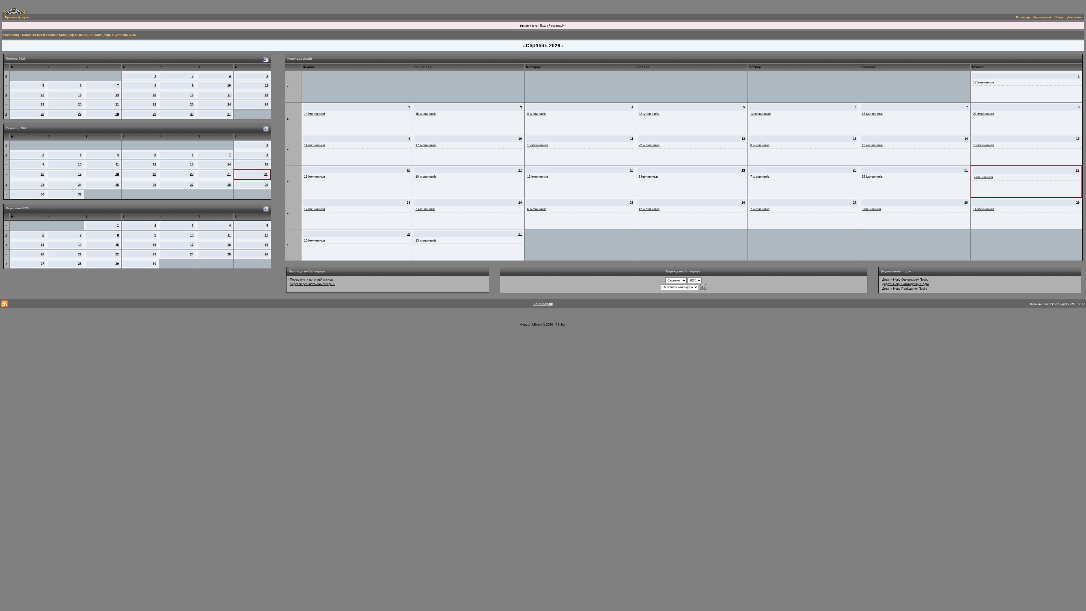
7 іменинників (760, 176)
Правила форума (17, 17)
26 (42, 114)
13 (79, 94)
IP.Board (536, 324)
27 (79, 114)
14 (117, 94)
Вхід (543, 25)
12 (42, 94)
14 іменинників (314, 113)
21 (117, 104)
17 (229, 94)
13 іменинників (872, 145)
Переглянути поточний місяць (311, 279)
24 (229, 104)
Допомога (1074, 17)
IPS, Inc (560, 324)
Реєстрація (556, 25)
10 (229, 85)
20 (79, 104)
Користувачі (1042, 17)
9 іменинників (871, 209)
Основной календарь (94, 34)
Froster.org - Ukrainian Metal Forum (29, 34)
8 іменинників (536, 113)
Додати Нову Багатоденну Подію (905, 284)
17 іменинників (983, 82)
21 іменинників (983, 113)
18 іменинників (872, 113)
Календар (1023, 17)
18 (266, 94)
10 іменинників (425, 176)
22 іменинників (649, 113)
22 (154, 104)
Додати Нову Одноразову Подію (905, 279)
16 (191, 94)
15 (154, 94)
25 (266, 104)
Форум (525, 324)
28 (117, 114)
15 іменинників (425, 113)
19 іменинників (983, 145)
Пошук (1059, 17)
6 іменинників (536, 209)
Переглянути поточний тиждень (312, 284)
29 (154, 114)
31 (229, 114)
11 (266, 85)
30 (191, 114)
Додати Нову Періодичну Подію (904, 288)
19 (42, 104)
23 (191, 104)
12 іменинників (760, 113)
